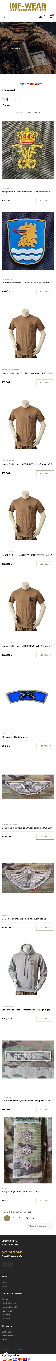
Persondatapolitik (10, 1307)
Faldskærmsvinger (9, 824)
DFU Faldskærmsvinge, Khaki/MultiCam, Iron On (24, 918)
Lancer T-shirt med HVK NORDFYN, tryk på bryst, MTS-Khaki (28, 646)
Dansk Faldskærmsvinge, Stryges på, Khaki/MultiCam (27, 827)
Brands (5, 1339)
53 (27, 1218)
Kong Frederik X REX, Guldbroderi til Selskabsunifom (26, 191)
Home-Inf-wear (8, 188)
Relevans (28, 105)
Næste (33, 1218)
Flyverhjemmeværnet (10, 370)
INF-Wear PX (8, 1318)
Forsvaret (6, 915)
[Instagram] (10, 1264)
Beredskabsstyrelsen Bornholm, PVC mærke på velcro (27, 282)
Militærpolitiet (8, 734)
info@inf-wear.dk (12, 1256)
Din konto (6, 1331)
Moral (4, 1188)
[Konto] (40, 16)
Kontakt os (7, 1310)
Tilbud (5, 1286)
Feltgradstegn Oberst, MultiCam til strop (21, 1191)
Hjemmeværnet (8, 461)
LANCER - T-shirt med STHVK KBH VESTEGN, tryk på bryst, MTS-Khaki (27, 555)
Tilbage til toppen (39, 1226)
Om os (5, 1299)
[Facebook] (4, 1264)
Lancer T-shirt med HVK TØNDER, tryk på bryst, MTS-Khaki (27, 464)
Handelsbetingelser (11, 1303)
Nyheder (6, 1282)
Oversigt (6, 1314)
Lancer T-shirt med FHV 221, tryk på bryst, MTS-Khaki (27, 373)
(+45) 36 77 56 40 (12, 1252)
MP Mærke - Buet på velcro (15, 737)
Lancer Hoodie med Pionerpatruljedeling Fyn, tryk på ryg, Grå (27, 1009)
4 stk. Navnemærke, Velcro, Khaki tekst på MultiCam (26, 1100)
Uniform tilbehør (9, 1097)
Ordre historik (8, 1335)
